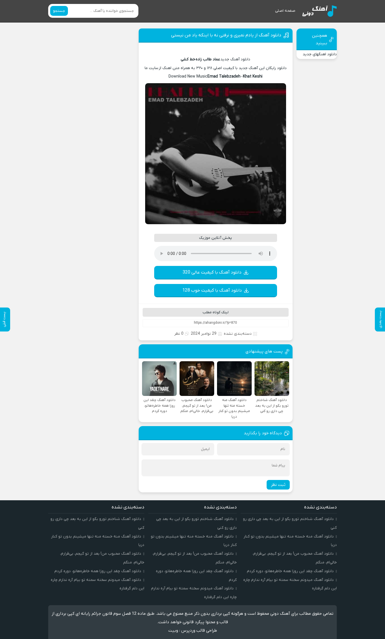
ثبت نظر (278, 485)
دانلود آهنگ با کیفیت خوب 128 (212, 290)
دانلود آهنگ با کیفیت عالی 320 (212, 272)
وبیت (173, 630)
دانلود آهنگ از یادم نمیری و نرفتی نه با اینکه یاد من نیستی (226, 35)
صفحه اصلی (285, 11)
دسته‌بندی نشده (238, 333)
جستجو (59, 10)
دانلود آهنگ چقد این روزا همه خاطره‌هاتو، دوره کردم (290, 571)
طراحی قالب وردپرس (199, 630)
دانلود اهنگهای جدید (320, 54)
